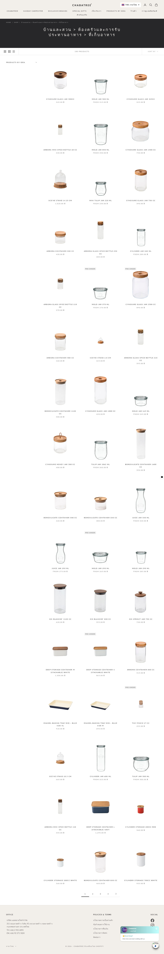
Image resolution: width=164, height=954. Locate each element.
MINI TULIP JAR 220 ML (100, 200)
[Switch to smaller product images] (9, 51)
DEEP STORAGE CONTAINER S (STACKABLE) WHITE (100, 671)
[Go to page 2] (116, 894)
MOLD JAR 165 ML (141, 411)
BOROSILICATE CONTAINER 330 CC (100, 518)
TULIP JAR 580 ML (141, 776)
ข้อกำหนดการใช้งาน (101, 924)
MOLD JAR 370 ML (100, 304)
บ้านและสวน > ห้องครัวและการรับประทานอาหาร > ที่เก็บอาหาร (44, 22)
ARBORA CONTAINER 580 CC (60, 358)
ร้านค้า (134, 11)
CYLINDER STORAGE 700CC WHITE (140, 880)
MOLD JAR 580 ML (100, 99)
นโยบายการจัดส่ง (100, 933)
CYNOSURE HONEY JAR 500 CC (60, 464)
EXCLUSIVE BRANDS (57, 11)
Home (8, 22)
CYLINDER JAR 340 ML (140, 251)
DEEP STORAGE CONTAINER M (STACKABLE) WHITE (60, 671)
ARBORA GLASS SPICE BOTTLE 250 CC (100, 252)
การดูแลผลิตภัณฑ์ (149, 11)
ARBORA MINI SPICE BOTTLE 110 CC (60, 828)
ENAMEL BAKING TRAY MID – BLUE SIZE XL (60, 724)
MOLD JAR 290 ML (100, 568)
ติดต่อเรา (96, 937)
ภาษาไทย (10, 946)
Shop (16, 22)
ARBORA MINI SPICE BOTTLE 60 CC (60, 150)
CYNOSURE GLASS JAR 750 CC (140, 200)
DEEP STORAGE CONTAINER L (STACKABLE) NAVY (100, 828)
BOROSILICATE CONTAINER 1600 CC (140, 465)
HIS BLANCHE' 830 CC (100, 619)
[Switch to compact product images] (14, 51)
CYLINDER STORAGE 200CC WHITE (60, 880)
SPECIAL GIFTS (80, 11)
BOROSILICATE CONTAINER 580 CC (60, 518)
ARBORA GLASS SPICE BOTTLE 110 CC (60, 305)
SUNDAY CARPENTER (33, 11)
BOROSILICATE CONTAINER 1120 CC (60, 412)
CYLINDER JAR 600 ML (100, 776)
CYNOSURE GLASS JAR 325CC (141, 99)
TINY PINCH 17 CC (141, 723)
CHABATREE (12, 11)
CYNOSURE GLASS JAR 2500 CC (141, 304)
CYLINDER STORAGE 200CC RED (140, 827)
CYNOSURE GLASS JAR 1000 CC (100, 411)
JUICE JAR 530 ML (141, 518)
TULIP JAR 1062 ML (100, 464)
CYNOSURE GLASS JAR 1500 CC (141, 150)
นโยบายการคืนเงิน (100, 929)
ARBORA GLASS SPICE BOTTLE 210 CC (140, 359)
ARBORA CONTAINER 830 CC (141, 670)
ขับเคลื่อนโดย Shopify (94, 946)
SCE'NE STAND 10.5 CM (60, 776)
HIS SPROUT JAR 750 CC (140, 619)
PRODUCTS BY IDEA (116, 11)
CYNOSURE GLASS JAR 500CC (60, 99)
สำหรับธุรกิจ (82, 15)
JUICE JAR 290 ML (60, 568)
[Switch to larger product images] (5, 51)
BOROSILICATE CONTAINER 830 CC (100, 880)
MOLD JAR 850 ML (100, 150)
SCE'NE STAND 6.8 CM (100, 358)
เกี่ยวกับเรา (96, 11)
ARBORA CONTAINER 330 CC (60, 251)
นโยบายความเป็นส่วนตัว (103, 920)
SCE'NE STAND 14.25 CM (60, 200)
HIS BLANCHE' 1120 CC (60, 619)
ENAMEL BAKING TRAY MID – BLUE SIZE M (100, 724)
